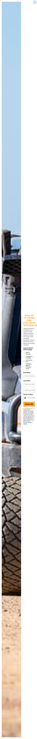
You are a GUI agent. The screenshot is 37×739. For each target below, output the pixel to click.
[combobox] (25, 398)
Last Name (26, 380)
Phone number (28, 394)
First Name (26, 372)
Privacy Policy (27, 422)
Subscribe (29, 404)
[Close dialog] (34, 2)
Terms (25, 424)
